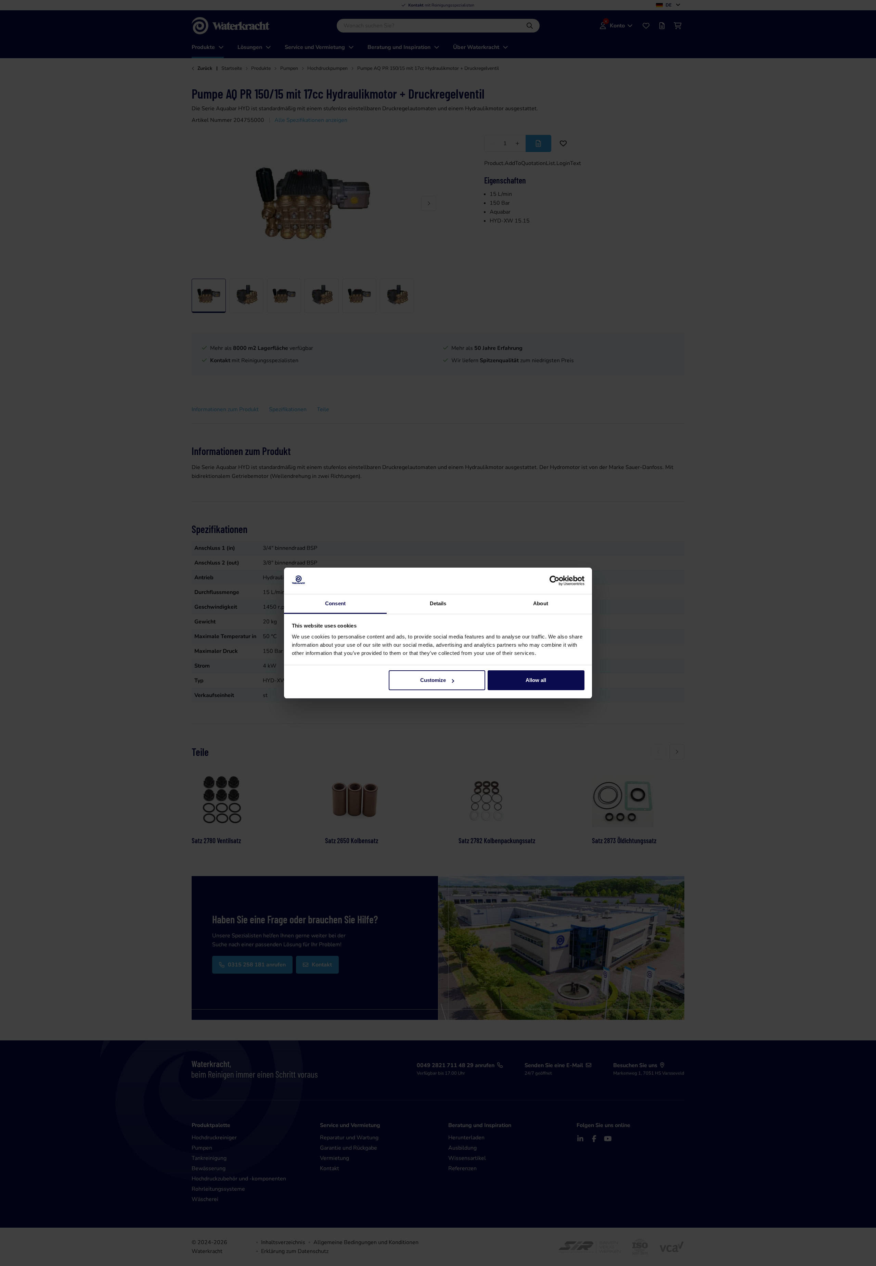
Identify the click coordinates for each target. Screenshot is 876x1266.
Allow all (536, 680)
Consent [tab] (335, 603)
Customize (433, 680)
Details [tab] (438, 603)
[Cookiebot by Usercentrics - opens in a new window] (554, 581)
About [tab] (540, 603)
